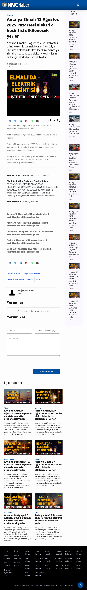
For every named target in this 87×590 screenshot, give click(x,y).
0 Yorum (12, 66)
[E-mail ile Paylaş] (37, 121)
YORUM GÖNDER (46, 371)
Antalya (30, 279)
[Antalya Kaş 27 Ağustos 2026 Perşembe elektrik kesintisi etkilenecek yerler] (49, 501)
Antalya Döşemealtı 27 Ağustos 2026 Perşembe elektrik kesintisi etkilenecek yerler (17, 465)
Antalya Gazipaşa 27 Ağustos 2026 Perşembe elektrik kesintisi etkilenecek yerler (17, 519)
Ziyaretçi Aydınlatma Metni (8, 572)
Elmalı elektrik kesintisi (16, 279)
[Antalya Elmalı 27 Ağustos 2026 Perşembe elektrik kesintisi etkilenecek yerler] (49, 447)
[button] (83, 6)
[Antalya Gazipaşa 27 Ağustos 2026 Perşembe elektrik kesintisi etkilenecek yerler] (18, 501)
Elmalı (10, 15)
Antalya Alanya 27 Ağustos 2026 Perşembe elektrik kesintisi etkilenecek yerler (48, 414)
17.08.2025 (13, 64)
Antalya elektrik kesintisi (31, 274)
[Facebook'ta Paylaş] (9, 121)
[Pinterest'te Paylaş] (26, 121)
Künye (6, 551)
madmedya (54, 585)
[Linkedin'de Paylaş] (21, 121)
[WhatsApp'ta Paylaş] (32, 121)
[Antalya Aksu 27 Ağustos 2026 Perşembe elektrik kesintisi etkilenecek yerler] (18, 396)
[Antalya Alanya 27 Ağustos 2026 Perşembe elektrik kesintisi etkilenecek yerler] (49, 396)
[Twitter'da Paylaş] (15, 121)
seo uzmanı (68, 585)
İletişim (16, 551)
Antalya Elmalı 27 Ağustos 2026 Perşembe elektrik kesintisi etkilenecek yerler (48, 465)
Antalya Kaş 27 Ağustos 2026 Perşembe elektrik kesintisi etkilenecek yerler (48, 519)
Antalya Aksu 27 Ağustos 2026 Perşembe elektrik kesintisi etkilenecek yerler (17, 414)
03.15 (24, 64)
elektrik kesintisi (14, 274)
